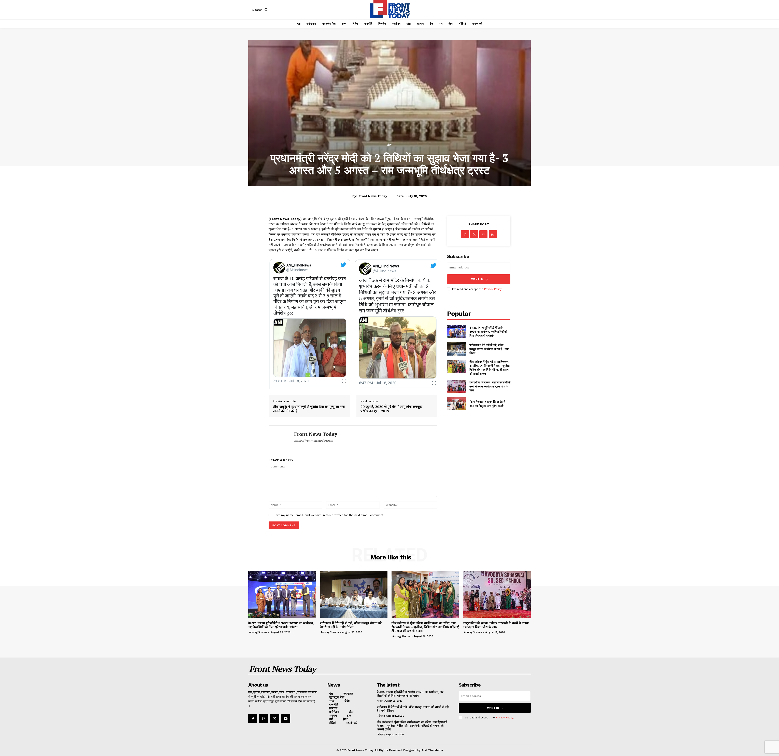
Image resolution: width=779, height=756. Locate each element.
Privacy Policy (492, 289)
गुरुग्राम (380, 700)
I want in (476, 279)
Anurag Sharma (258, 632)
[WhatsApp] (493, 234)
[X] (474, 234)
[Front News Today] (278, 437)
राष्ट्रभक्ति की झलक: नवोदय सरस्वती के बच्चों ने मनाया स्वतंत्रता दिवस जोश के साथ (489, 386)
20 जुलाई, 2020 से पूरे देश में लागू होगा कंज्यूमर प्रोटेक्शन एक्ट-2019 (391, 408)
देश (389, 145)
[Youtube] (285, 718)
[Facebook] (465, 234)
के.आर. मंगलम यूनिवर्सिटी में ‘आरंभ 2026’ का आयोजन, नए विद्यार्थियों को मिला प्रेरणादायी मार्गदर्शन (488, 331)
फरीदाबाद (381, 715)
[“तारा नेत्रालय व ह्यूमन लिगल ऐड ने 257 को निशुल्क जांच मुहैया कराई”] (456, 403)
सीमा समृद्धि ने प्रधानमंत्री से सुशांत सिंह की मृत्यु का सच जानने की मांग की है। (309, 408)
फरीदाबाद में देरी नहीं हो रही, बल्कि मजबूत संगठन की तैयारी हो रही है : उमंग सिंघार (489, 349)
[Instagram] (263, 718)
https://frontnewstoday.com (313, 440)
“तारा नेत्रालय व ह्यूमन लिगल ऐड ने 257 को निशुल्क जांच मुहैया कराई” (487, 404)
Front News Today (373, 196)
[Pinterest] (483, 234)
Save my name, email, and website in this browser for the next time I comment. (329, 515)
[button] (260, 9)
